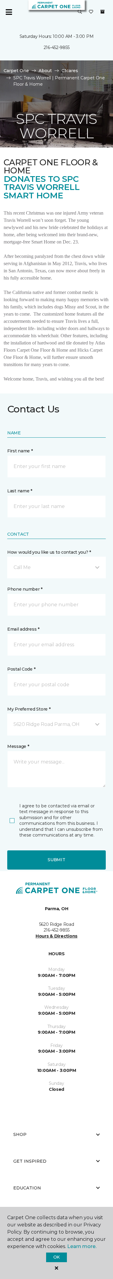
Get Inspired (29, 1161)
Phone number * (24, 589)
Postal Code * (21, 669)
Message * (18, 746)
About (45, 70)
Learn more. (81, 1246)
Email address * (23, 629)
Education (27, 1188)
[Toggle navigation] (9, 12)
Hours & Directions (56, 936)
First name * (20, 451)
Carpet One (16, 70)
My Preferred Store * (28, 709)
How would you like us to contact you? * (49, 552)
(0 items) (102, 12)
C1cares (69, 70)
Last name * (19, 491)
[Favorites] (91, 12)
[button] (80, 12)
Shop (20, 1134)
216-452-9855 (57, 47)
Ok (56, 1257)
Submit (56, 859)
